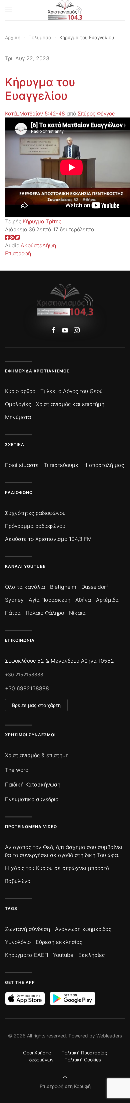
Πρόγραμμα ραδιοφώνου (35, 526)
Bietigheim (63, 586)
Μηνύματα (18, 417)
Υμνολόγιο (18, 942)
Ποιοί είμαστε (22, 465)
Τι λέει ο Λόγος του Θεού (71, 391)
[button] (8, 10)
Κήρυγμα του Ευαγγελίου (40, 89)
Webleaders (109, 1035)
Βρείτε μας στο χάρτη (36, 705)
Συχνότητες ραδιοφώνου (35, 513)
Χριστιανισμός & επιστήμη (37, 755)
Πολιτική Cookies (82, 1059)
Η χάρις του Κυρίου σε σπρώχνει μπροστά (57, 868)
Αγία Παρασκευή (49, 599)
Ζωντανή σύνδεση (27, 929)
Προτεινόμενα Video (31, 826)
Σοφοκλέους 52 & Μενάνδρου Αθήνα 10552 (59, 660)
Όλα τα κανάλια (25, 586)
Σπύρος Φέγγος (96, 113)
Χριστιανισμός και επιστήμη (70, 404)
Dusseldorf (94, 586)
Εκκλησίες (91, 955)
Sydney (14, 599)
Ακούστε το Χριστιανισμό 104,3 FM (48, 539)
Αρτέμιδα (107, 599)
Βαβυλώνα (18, 881)
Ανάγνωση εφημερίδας (83, 929)
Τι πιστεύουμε (61, 465)
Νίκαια (77, 612)
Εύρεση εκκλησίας (59, 942)
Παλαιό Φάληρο (45, 612)
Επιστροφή (18, 253)
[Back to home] (65, 10)
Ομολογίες (18, 404)
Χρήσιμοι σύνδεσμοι (30, 734)
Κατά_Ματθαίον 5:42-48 (35, 113)
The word (17, 770)
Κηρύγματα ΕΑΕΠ (26, 955)
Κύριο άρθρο (20, 391)
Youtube (63, 955)
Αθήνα (83, 599)
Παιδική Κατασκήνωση (32, 784)
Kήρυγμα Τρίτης (42, 221)
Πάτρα (13, 612)
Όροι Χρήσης (37, 1052)
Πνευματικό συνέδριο (31, 799)
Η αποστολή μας (103, 465)
